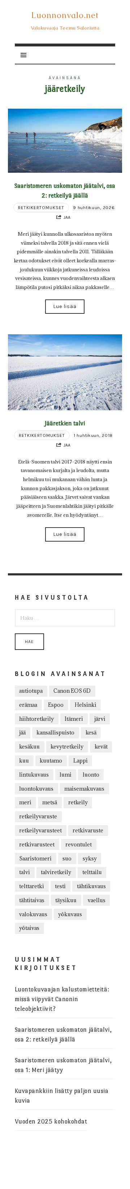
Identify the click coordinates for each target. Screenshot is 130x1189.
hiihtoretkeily (36, 718)
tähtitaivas (31, 900)
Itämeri (74, 718)
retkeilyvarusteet (40, 830)
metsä (49, 802)
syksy (90, 858)
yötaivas (29, 927)
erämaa (28, 704)
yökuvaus (70, 914)
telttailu (92, 872)
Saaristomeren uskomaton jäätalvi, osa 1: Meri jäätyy (63, 1065)
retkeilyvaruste (38, 816)
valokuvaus (33, 914)
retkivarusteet (37, 844)
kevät (101, 746)
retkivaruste (88, 830)
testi (60, 886)
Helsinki (85, 704)
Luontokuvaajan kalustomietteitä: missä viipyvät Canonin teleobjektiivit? (62, 999)
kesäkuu (29, 746)
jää (22, 732)
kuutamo (51, 760)
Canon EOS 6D (72, 690)
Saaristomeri (35, 858)
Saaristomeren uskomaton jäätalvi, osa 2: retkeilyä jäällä (63, 1034)
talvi (24, 872)
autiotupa (31, 690)
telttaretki (31, 886)
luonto (91, 774)
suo (67, 858)
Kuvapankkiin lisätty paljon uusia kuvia (62, 1096)
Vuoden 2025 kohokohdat (51, 1121)
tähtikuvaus (91, 886)
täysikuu (66, 900)
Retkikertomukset (41, 207)
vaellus (96, 900)
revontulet (78, 844)
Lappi (80, 760)
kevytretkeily (67, 746)
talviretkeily (56, 872)
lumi (66, 774)
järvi (99, 718)
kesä (91, 732)
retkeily (78, 802)
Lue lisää (65, 306)
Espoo (56, 704)
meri (25, 802)
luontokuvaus (36, 788)
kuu (24, 760)
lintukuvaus (34, 774)
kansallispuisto (55, 732)
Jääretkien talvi (65, 423)
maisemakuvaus (84, 788)
